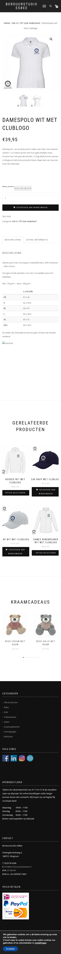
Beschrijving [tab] (13, 240)
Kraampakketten (12, 726)
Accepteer (10, 949)
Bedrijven (8, 736)
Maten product (8, 186)
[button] (51, 39)
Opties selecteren (15, 493)
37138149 (11, 870)
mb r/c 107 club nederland (26, 23)
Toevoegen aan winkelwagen (32, 207)
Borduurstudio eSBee (22, 6)
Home (7, 23)
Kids (6, 712)
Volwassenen (10, 717)
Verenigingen (10, 731)
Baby (6, 707)
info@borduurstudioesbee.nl (17, 866)
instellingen (40, 943)
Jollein (7, 721)
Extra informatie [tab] (37, 240)
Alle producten (11, 702)
